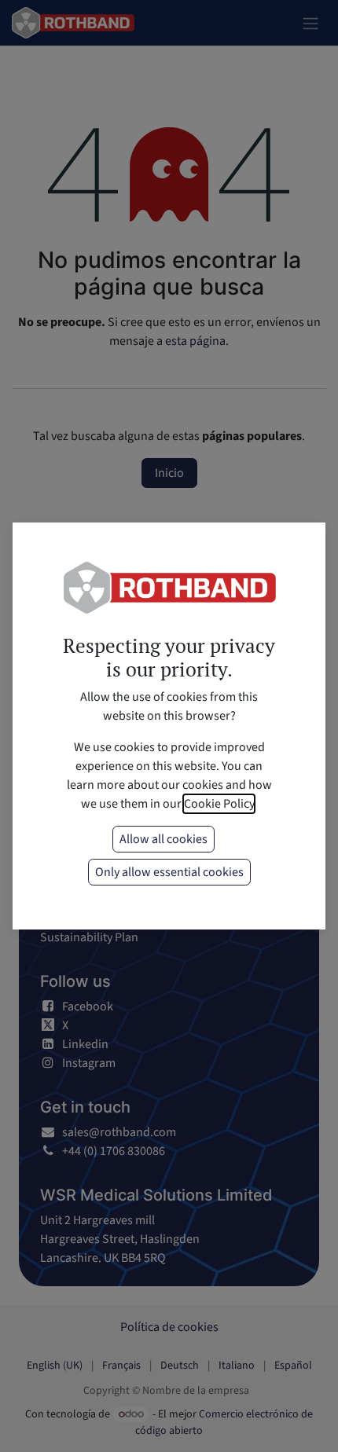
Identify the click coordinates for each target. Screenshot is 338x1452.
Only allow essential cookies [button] (169, 872)
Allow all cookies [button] (163, 839)
